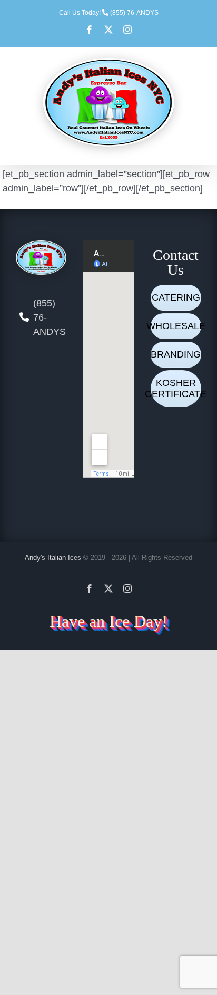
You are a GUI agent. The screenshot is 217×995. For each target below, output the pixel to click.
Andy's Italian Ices (53, 558)
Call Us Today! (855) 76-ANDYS (109, 12)
